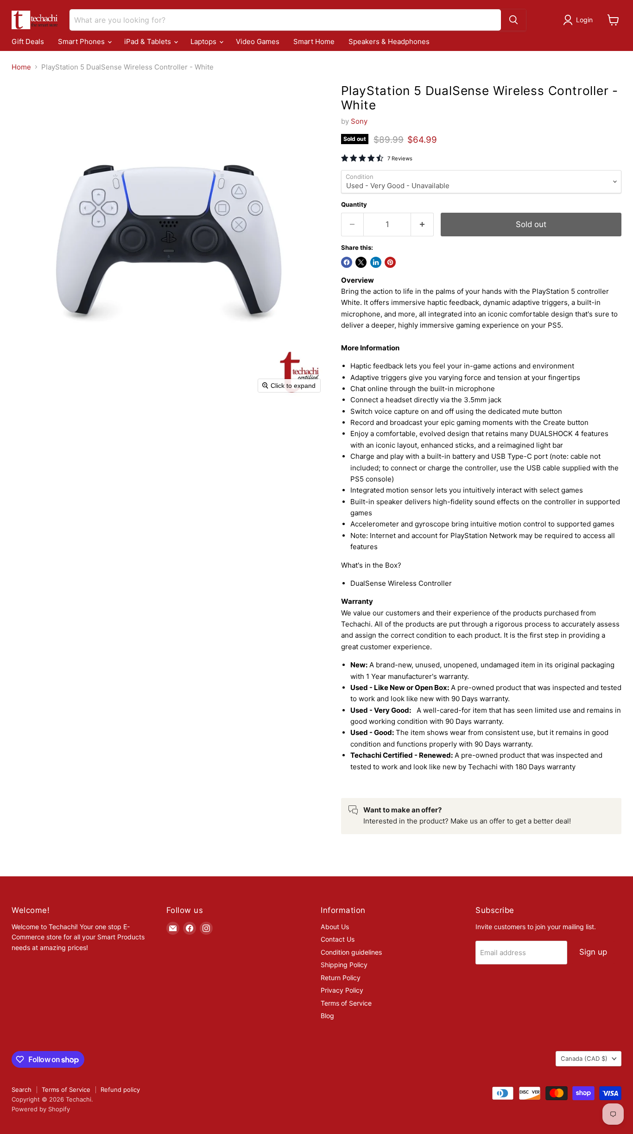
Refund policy (120, 1089)
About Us (335, 927)
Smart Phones (82, 42)
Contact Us (337, 939)
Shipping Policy (344, 965)
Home (21, 67)
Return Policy (341, 978)
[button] (579, 19)
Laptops (204, 42)
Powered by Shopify (41, 1109)
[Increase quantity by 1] (422, 224)
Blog (327, 1016)
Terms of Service (346, 1003)
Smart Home (314, 42)
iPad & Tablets (148, 42)
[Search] (513, 20)
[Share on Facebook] (346, 262)
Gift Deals (28, 42)
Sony (359, 121)
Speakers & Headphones (389, 42)
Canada (584, 1058)
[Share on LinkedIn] (375, 262)
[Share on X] (361, 262)
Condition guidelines (351, 952)
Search (22, 1089)
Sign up (593, 952)
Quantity (354, 204)
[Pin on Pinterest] (390, 262)
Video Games (257, 42)
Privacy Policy (342, 990)
